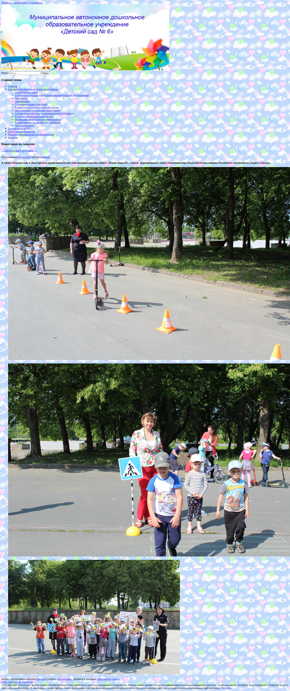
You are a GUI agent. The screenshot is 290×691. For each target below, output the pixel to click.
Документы (21, 98)
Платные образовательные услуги (34, 116)
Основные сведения (26, 92)
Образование (22, 101)
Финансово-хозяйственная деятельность (38, 119)
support (46, 157)
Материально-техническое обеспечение (37, 110)
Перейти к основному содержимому (22, 2)
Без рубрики (64, 679)
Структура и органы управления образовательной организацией (52, 95)
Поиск (5, 73)
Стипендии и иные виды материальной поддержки (44, 113)
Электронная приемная (21, 131)
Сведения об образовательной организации (33, 89)
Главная (12, 86)
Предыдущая (10, 150)
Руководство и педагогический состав (37, 107)
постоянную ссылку (108, 679)
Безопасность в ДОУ (20, 128)
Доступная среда (24, 125)
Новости (13, 137)
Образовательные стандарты (31, 104)
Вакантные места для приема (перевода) (38, 122)
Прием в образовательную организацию (31, 134)
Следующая (28, 150)
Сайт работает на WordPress (17, 682)
